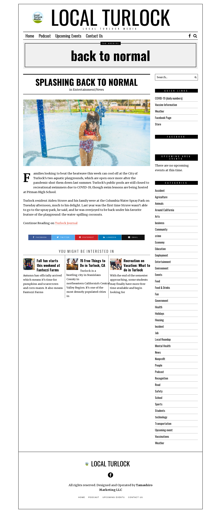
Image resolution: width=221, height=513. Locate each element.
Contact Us (94, 36)
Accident (160, 190)
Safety (158, 391)
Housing (159, 320)
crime (158, 236)
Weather (159, 111)
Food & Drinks (162, 287)
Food (157, 281)
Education (160, 249)
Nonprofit (160, 359)
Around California (164, 210)
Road (157, 385)
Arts (157, 216)
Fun (157, 294)
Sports (158, 404)
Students (160, 410)
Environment (161, 268)
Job (157, 333)
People (158, 365)
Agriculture (161, 197)
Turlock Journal (66, 223)
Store (158, 124)
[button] (194, 77)
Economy (159, 242)
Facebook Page (163, 118)
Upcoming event (164, 430)
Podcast (45, 36)
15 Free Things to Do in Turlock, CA (92, 263)
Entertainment (84, 89)
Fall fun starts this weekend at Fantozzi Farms (48, 265)
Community (161, 229)
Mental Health (163, 346)
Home (29, 36)
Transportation (163, 423)
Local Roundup (163, 339)
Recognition (161, 378)
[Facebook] (189, 36)
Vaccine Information (166, 105)
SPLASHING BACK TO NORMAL (86, 82)
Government (161, 300)
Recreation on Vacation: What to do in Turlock (137, 265)
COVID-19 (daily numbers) (168, 98)
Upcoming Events (68, 36)
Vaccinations (162, 436)
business (159, 223)
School (158, 398)
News (100, 89)
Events (158, 275)
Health (158, 307)
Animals (159, 203)
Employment (161, 255)
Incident (159, 326)
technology (161, 417)
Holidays (159, 313)
